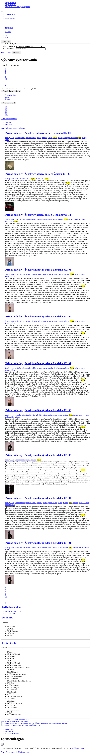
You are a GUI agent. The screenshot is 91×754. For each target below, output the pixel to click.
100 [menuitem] (6, 115)
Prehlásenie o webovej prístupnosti (17, 7)
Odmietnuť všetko (24, 752)
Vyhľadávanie (10, 14)
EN (6, 37)
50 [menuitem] (6, 113)
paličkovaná (74, 138)
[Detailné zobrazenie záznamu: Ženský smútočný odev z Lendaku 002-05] (9, 312)
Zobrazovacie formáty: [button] (9, 119)
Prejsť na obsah (10, 3)
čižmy (65, 138)
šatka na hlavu (80, 274)
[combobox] (31, 48)
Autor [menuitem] (7, 97)
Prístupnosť (9, 731)
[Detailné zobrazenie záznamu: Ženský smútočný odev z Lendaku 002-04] (9, 359)
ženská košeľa (31, 138)
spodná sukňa (42, 219)
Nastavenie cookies (12, 733)
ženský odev (9, 138)
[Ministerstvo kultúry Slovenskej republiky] (18, 723)
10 (6, 79)
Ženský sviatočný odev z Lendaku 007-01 (48, 133)
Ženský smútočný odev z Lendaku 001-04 (48, 498)
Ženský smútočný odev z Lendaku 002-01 (48, 363)
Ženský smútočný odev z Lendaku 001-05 (48, 455)
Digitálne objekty (13, 611)
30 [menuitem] (6, 111)
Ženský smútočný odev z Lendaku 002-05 (48, 269)
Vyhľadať (16, 52)
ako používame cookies (77, 748)
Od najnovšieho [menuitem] (10, 95)
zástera (50, 138)
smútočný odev (20, 274)
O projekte (9, 28)
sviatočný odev (20, 138)
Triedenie (11, 91)
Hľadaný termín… (9, 48)
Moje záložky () (18, 128)
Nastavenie (14, 752)
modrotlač (82, 219)
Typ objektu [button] (7, 618)
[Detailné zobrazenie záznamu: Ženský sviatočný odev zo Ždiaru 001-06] (9, 210)
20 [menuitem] (6, 109)
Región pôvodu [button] (8, 643)
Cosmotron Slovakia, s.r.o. (20, 719)
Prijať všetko (5, 752)
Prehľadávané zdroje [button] (11, 607)
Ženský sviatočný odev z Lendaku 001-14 (48, 214)
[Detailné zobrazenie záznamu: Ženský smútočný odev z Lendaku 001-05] (9, 493)
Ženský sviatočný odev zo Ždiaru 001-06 (47, 173)
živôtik (44, 138)
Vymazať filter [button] (6, 52)
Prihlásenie (9, 729)
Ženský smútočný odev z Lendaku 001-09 (48, 410)
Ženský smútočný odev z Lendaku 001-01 (48, 542)
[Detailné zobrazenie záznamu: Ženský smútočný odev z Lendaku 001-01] (9, 583)
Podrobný (8, 124)
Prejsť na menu (10, 5)
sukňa (39, 138)
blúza (45, 415)
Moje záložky (10, 18)
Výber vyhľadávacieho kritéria (13, 46)
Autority (10, 613)
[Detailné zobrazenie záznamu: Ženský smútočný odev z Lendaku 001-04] (9, 538)
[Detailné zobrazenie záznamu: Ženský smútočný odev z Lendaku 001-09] (9, 450)
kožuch (28, 274)
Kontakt (8, 32)
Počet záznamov (9, 103)
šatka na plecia (84, 415)
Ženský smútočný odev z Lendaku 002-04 (48, 316)
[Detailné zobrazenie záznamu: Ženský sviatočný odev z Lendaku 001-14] (9, 265)
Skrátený (8, 122)
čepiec (60, 138)
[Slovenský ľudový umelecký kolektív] (51, 723)
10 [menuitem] (6, 107)
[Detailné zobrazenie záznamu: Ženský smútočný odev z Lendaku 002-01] (9, 405)
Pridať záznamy (6, 128)
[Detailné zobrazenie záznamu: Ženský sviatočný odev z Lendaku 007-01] (9, 169)
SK (6, 35)
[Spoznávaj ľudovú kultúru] (15, 24)
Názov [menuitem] (7, 99)
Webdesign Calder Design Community (14, 721)
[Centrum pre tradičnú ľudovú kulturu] (16, 725)
